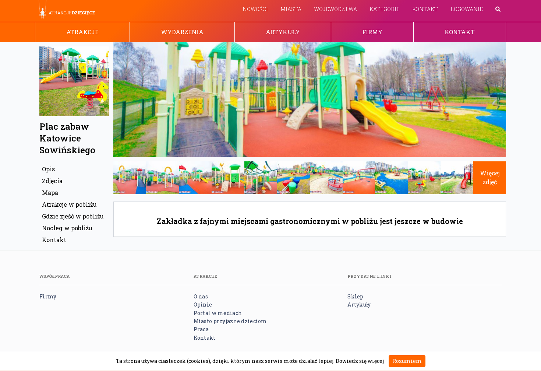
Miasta (290, 9)
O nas (201, 296)
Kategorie (384, 9)
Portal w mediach (218, 312)
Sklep (355, 296)
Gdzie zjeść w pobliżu (73, 216)
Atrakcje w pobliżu (69, 204)
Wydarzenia (182, 32)
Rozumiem (407, 360)
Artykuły (283, 32)
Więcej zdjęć (490, 177)
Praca (201, 329)
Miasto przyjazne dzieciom (230, 321)
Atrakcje (82, 32)
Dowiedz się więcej (360, 360)
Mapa (50, 192)
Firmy (372, 32)
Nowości (255, 9)
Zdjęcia (52, 181)
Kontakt (425, 9)
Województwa (335, 9)
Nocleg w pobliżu (67, 228)
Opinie (203, 304)
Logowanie (466, 9)
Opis (48, 169)
